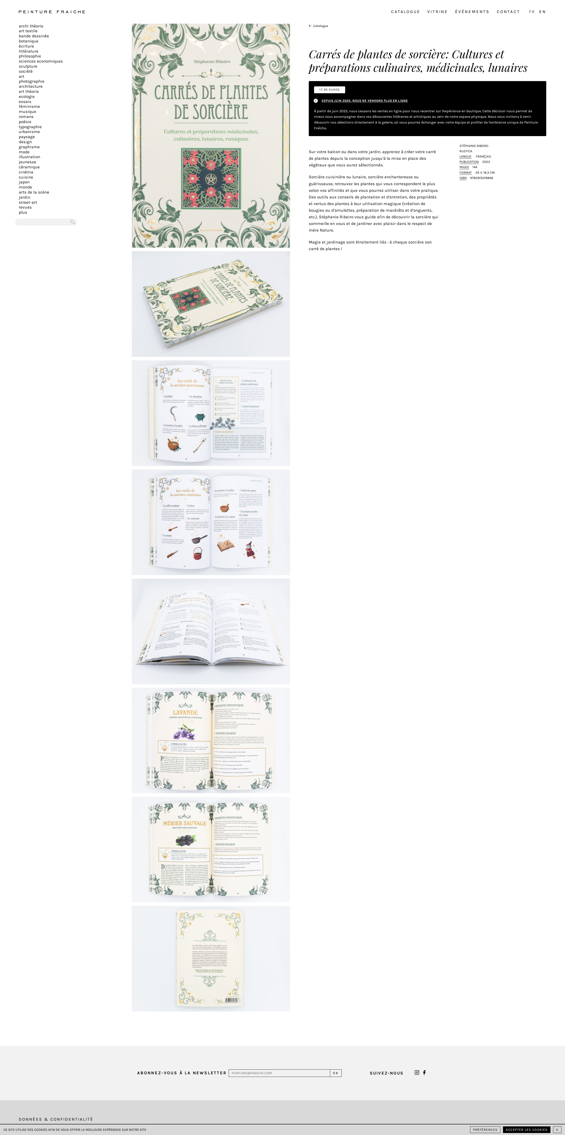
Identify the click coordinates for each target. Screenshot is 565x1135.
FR (532, 11)
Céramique (29, 167)
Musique (27, 111)
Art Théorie (29, 91)
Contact (508, 11)
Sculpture (28, 66)
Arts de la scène (34, 192)
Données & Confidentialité (56, 1119)
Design (25, 141)
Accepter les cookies (527, 1130)
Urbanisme (29, 131)
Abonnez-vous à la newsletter (182, 1072)
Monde (25, 187)
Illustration (29, 156)
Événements (472, 11)
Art (21, 76)
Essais (25, 101)
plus (23, 212)
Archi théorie (31, 26)
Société (26, 71)
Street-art (28, 202)
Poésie (25, 121)
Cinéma (26, 172)
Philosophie (30, 56)
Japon (24, 182)
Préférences (485, 1130)
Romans (26, 116)
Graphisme (29, 146)
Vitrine (437, 11)
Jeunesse (27, 162)
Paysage (27, 136)
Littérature (28, 51)
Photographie (31, 81)
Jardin (24, 197)
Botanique (28, 41)
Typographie (30, 126)
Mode (24, 152)
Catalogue (405, 11)
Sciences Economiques (41, 61)
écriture (26, 46)
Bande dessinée (34, 36)
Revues (25, 207)
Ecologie (27, 96)
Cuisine (26, 177)
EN (542, 11)
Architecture (31, 86)
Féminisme (29, 106)
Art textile (28, 31)
